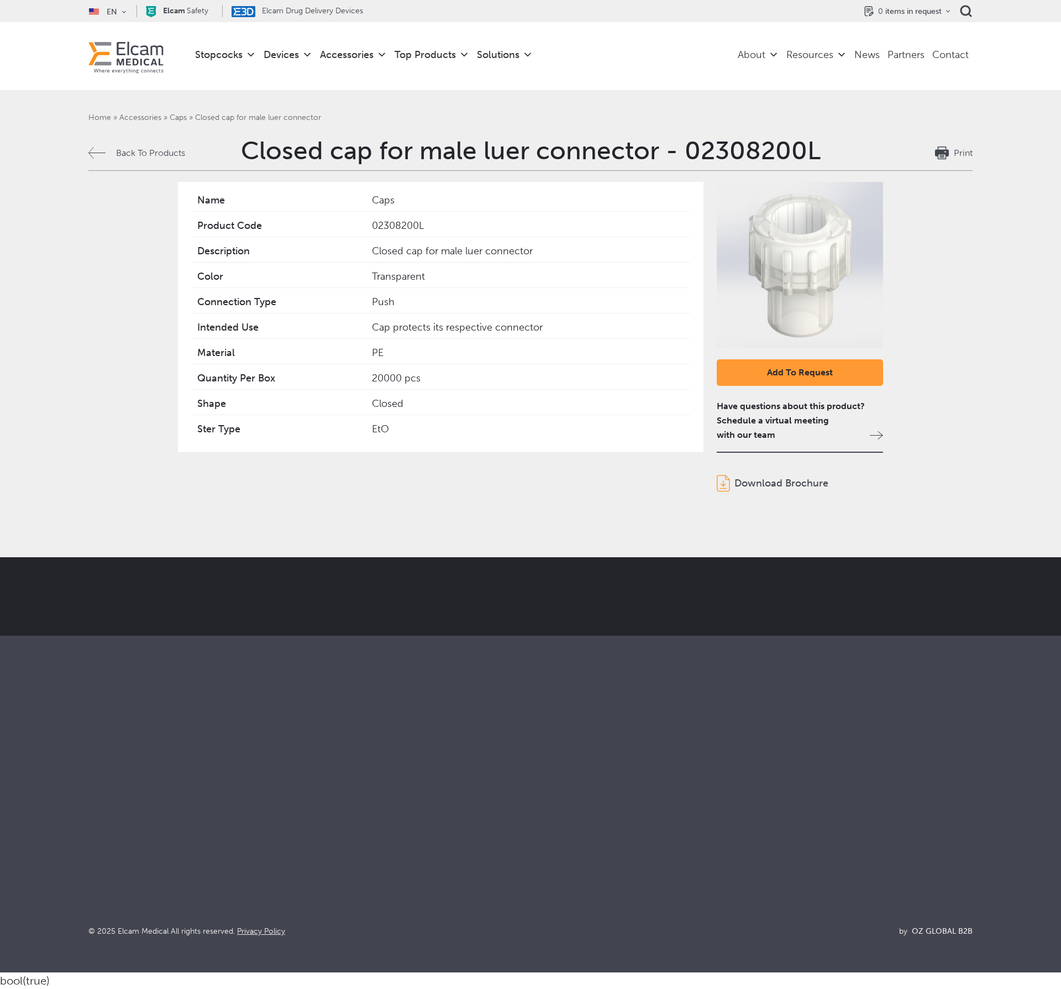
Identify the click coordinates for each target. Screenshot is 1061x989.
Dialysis (324, 829)
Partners (906, 55)
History (544, 903)
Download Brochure (781, 483)
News (867, 55)
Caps (178, 117)
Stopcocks (219, 55)
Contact (950, 55)
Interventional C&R (347, 844)
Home (99, 117)
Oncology (329, 859)
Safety (185, 10)
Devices (281, 55)
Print (963, 153)
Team (541, 873)
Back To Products (150, 153)
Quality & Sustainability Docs (808, 829)
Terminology (777, 844)
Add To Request (800, 372)
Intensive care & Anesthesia (363, 814)
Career (544, 888)
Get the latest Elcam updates (360, 651)
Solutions (498, 55)
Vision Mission (558, 829)
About (751, 55)
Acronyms (772, 859)
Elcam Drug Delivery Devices (311, 10)
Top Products (425, 55)
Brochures (772, 814)
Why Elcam (552, 814)
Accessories (347, 55)
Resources (809, 55)
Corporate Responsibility (579, 844)
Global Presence (563, 859)
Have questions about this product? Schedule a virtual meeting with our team (791, 420)
